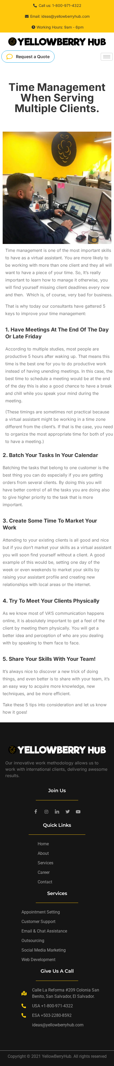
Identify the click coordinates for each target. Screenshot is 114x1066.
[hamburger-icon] (107, 57)
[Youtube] (78, 812)
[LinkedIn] (57, 812)
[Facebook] (36, 812)
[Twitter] (68, 812)
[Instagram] (46, 812)
